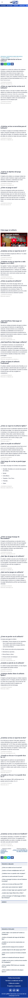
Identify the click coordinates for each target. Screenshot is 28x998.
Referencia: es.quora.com (6, 671)
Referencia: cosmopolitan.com (7, 185)
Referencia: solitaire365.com (7, 487)
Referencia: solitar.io (5, 441)
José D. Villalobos (6, 57)
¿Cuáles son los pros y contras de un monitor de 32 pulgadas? (14, 961)
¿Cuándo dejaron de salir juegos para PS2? (14, 950)
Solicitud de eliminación (7, 82)
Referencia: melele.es (5, 296)
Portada (3, 5)
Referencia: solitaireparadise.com (8, 339)
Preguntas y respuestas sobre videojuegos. (12, 56)
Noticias (9, 5)
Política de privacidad (14, 978)
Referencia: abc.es (5, 784)
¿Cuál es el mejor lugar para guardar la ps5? (14, 890)
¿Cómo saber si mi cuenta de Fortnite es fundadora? (13, 933)
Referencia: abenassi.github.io (7, 278)
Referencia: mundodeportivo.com (8, 553)
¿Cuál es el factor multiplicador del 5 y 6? (13, 870)
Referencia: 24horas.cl (5, 772)
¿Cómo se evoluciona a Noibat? (4, 851)
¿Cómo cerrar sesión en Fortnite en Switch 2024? (14, 953)
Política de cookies (14, 983)
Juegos (16, 5)
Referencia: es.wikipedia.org (7, 139)
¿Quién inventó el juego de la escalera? (13, 947)
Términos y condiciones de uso (14, 980)
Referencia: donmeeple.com (7, 587)
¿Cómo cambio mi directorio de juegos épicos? (12, 970)
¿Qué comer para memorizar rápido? (12, 887)
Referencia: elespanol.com (6, 83)
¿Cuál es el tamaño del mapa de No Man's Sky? (13, 938)
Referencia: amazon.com (6, 259)
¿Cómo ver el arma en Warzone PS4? (12, 884)
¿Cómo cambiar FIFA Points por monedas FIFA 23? (13, 966)
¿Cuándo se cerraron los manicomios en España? (13, 943)
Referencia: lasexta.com (6, 103)
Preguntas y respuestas (14, 986)
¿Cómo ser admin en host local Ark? (12, 867)
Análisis (21, 5)
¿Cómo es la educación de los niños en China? (20, 850)
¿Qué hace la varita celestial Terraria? (12, 876)
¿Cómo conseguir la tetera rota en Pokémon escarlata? (14, 880)
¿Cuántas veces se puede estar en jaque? (13, 873)
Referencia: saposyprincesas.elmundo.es (9, 359)
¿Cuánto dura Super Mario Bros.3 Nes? (12, 893)
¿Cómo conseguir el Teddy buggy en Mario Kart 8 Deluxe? (14, 896)
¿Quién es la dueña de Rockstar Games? (13, 957)
